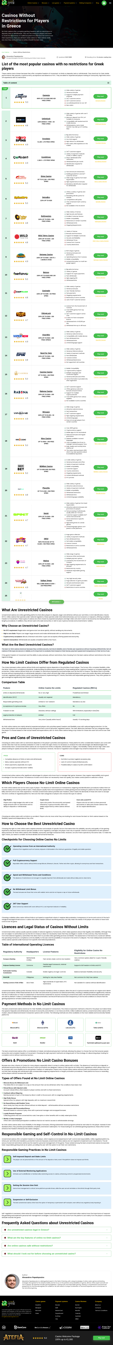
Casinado (46, 291)
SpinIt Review (101, 519)
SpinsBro (46, 197)
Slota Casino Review (101, 181)
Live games (55, 3)
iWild (46, 539)
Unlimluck (46, 119)
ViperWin (46, 335)
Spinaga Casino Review (101, 260)
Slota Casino (46, 176)
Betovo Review (100, 278)
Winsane (46, 412)
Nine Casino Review (101, 444)
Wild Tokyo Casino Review (101, 241)
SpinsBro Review (100, 202)
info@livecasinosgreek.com (10, 1317)
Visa (56, 1319)
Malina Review (100, 566)
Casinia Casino (46, 372)
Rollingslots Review (100, 221)
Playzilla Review (100, 493)
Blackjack (38, 1308)
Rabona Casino (46, 391)
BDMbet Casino (46, 466)
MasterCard (59, 1310)
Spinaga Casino (46, 254)
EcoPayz (57, 1316)
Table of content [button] (10, 83)
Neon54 (77, 1310)
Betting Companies (85, 3)
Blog (97, 3)
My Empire (78, 1308)
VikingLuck (46, 313)
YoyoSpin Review (101, 143)
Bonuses (44, 3)
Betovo (46, 272)
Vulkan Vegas (46, 580)
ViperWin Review (101, 340)
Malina (46, 561)
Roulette (38, 1305)
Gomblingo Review (100, 161)
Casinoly (77, 1313)
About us (98, 1305)
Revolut (57, 1305)
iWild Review (100, 544)
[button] (56, 1229)
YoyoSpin (46, 139)
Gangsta (46, 95)
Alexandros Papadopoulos (14, 56)
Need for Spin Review (100, 358)
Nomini (77, 1305)
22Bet (77, 1319)
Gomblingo (46, 157)
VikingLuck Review (100, 318)
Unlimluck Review (100, 124)
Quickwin (78, 1316)
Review (101, 598)
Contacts (98, 1308)
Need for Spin (46, 353)
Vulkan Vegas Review (100, 586)
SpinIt (46, 513)
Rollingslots (46, 216)
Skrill (56, 1308)
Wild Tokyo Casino (46, 236)
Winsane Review (101, 417)
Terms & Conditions (101, 1310)
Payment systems (69, 3)
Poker (37, 1313)
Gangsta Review (100, 101)
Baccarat (38, 1310)
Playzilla (46, 488)
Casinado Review (100, 296)
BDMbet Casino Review (101, 472)
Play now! (100, 96)
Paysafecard (59, 1313)
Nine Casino (46, 438)
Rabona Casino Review (101, 397)
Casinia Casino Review (101, 377)
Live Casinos (5, 52)
